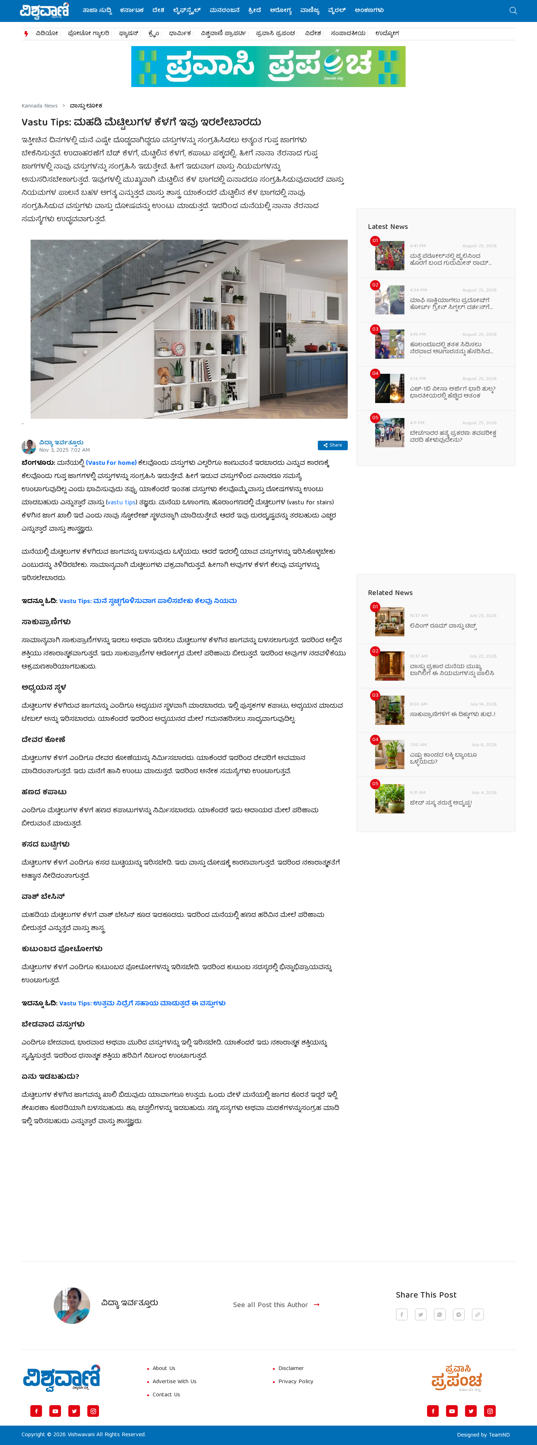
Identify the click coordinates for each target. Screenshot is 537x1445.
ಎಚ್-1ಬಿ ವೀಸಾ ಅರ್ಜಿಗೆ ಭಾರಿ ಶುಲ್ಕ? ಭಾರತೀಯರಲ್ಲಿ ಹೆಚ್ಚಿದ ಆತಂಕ (453, 393)
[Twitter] (74, 1411)
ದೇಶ (158, 11)
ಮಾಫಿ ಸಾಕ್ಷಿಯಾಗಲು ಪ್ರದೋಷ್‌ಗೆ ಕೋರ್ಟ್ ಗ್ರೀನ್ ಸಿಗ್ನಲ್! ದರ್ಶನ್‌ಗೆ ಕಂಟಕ (450, 305)
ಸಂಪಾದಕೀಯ (348, 34)
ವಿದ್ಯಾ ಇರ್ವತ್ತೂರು (61, 443)
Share (336, 445)
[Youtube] (55, 1411)
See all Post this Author (270, 1305)
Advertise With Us (175, 1382)
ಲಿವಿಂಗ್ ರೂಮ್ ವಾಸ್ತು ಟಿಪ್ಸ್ (443, 626)
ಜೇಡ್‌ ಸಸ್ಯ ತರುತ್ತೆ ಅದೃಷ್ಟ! (441, 803)
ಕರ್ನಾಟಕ (132, 11)
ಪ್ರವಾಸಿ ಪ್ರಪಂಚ (275, 34)
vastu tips (121, 503)
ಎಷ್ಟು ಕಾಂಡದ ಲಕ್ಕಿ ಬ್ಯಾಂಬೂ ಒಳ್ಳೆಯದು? (443, 759)
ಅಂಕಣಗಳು (369, 11)
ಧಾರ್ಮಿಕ (180, 34)
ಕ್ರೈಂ (153, 34)
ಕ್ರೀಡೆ (254, 11)
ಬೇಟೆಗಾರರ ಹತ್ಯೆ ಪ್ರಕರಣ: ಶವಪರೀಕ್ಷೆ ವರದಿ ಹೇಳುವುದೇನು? (453, 437)
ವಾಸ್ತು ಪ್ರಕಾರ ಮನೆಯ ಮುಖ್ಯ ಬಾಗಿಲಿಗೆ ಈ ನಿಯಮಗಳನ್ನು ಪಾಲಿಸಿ (452, 671)
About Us (164, 1369)
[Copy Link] (477, 1314)
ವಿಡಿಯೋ (47, 34)
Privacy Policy (295, 1382)
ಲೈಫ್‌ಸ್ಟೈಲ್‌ (187, 11)
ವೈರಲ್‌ (337, 11)
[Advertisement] (185, 1190)
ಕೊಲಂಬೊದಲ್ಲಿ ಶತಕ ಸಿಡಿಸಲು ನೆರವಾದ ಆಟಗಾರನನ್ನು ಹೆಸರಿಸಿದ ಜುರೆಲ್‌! (450, 349)
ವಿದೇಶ (313, 34)
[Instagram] (93, 1411)
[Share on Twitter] (420, 1314)
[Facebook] (36, 1411)
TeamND (499, 1435)
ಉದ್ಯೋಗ (387, 34)
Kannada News (40, 106)
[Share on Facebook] (401, 1314)
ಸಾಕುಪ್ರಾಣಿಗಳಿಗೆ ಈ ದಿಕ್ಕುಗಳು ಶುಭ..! (452, 715)
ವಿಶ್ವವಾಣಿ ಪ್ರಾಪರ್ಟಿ (223, 34)
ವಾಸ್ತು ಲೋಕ (86, 106)
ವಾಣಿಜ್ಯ (309, 11)
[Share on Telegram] (458, 1314)
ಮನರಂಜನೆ (225, 11)
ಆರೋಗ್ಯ (281, 11)
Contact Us (166, 1395)
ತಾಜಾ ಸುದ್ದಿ (97, 11)
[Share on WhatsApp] (439, 1314)
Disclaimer (291, 1369)
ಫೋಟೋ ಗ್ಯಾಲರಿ (88, 34)
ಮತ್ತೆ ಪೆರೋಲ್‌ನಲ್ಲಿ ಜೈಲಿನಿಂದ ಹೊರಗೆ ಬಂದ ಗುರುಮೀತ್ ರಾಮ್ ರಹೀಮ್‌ (449, 260)
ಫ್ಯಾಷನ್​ (128, 34)
